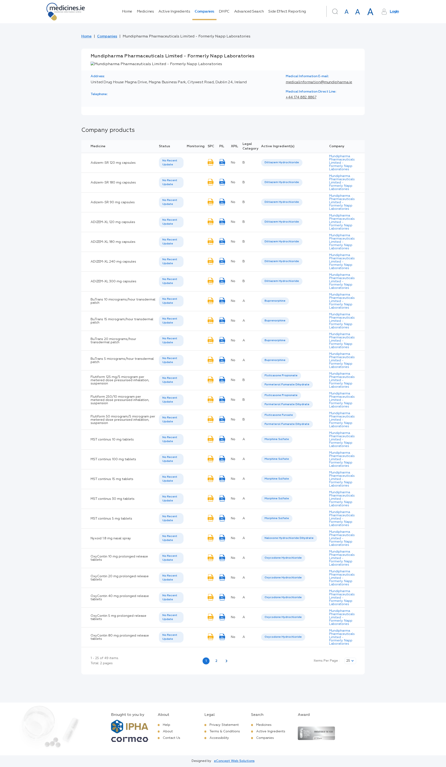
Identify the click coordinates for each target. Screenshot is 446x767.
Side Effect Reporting (287, 11)
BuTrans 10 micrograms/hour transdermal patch (123, 301)
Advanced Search (249, 11)
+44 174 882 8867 (301, 97)
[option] (281, 162)
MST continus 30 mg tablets (112, 498)
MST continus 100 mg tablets (113, 459)
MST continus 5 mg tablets (111, 518)
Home (127, 11)
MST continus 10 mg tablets (112, 439)
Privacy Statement (224, 725)
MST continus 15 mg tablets (112, 479)
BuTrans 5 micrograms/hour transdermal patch (122, 360)
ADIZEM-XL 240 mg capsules (113, 261)
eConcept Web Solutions (234, 761)
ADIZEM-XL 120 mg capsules (113, 222)
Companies (204, 11)
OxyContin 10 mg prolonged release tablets (119, 558)
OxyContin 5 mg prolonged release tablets (118, 617)
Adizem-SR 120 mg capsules (113, 162)
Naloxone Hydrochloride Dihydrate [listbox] (289, 538)
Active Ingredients (174, 11)
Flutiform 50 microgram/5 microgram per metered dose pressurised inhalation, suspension (123, 420)
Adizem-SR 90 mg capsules (113, 202)
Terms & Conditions (225, 731)
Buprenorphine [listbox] (275, 301)
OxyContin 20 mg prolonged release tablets (120, 578)
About (168, 731)
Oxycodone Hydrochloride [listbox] (283, 558)
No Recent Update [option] (169, 162)
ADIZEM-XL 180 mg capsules (113, 241)
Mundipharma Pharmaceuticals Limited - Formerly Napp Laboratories (342, 163)
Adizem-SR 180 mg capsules (113, 182)
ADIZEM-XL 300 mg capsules (113, 281)
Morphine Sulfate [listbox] (277, 439)
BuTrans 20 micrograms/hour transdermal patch (113, 340)
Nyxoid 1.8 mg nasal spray (111, 538)
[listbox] (171, 162)
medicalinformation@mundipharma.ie (319, 82)
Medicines (145, 11)
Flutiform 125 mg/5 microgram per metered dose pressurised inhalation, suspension (120, 380)
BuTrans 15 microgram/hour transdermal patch (122, 321)
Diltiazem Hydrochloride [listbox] (282, 162)
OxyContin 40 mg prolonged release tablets (120, 597)
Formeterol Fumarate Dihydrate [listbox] (287, 384)
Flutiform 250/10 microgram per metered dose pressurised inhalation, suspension (120, 400)
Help (166, 725)
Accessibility (219, 738)
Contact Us (171, 738)
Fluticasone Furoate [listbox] (279, 415)
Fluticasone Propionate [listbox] (281, 375)
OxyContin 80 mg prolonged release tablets (120, 637)
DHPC (224, 11)
